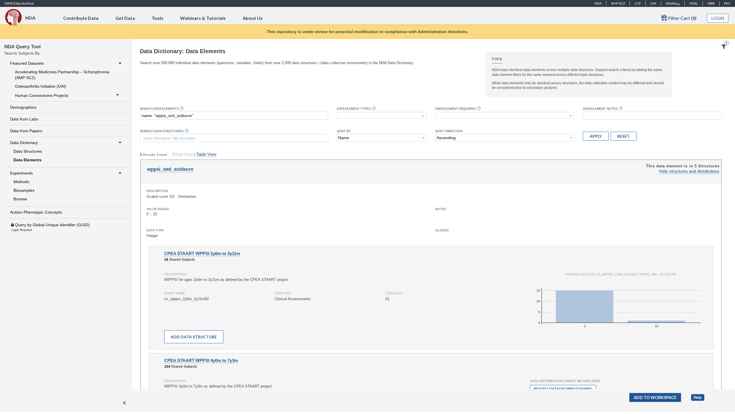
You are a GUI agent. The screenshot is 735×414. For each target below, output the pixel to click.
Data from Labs (24, 119)
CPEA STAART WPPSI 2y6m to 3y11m (202, 253)
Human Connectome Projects (41, 95)
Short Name (174, 293)
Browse (20, 199)
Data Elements (27, 160)
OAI (653, 3)
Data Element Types (354, 108)
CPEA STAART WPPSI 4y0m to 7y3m (201, 360)
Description (157, 191)
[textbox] (234, 116)
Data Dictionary (24, 142)
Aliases (442, 230)
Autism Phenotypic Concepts (36, 212)
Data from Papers (26, 131)
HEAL (693, 3)
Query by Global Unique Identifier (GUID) (52, 225)
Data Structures (27, 151)
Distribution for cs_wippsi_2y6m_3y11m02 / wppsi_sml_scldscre (620, 274)
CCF (638, 3)
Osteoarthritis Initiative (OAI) (40, 86)
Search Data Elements (159, 108)
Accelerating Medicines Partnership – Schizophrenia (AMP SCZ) (62, 75)
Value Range (157, 209)
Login (717, 18)
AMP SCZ (618, 3)
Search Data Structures (161, 131)
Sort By (344, 131)
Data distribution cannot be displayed (565, 381)
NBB (711, 3)
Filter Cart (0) (682, 18)
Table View (206, 154)
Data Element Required (455, 108)
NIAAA (673, 3)
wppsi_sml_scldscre (170, 169)
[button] (596, 136)
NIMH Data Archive (19, 3)
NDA (597, 3)
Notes (440, 209)
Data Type (155, 230)
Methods (21, 181)
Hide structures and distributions (689, 171)
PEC (727, 3)
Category (394, 293)
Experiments (21, 173)
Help (698, 397)
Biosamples (23, 190)
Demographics (23, 107)
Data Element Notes (600, 108)
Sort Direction (449, 131)
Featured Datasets (27, 63)
